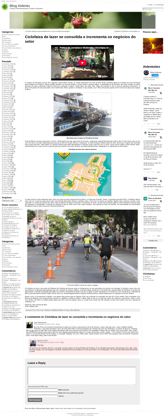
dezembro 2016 (8, 64)
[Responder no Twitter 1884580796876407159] (145, 172)
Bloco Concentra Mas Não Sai (154, 89)
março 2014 (7, 79)
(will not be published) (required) (70, 393)
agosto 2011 (7, 121)
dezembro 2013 (8, 85)
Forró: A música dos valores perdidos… (11, 292)
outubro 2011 (7, 117)
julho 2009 (6, 155)
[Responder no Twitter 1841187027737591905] (145, 190)
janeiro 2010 (7, 144)
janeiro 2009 (7, 167)
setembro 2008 (8, 174)
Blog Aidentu (20, 6)
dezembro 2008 (8, 169)
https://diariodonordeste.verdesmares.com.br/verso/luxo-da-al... (153, 231)
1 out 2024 (151, 180)
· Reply (57, 324)
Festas (5, 50)
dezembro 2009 (8, 146)
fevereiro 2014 (7, 81)
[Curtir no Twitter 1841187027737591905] (153, 190)
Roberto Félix (7, 273)
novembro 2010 (8, 134)
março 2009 (7, 163)
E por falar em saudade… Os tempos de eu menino (11, 213)
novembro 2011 (8, 115)
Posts (151, 5)
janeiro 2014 (7, 83)
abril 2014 (6, 77)
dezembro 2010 (8, 132)
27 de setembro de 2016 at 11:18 (48, 342)
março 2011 (7, 127)
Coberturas (6, 38)
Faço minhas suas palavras (12, 48)
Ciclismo (47, 310)
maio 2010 (6, 138)
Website (61, 396)
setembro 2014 (8, 71)
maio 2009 (6, 159)
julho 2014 (6, 73)
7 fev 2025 (151, 92)
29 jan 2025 (152, 137)
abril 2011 (6, 125)
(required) (63, 390)
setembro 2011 (8, 119)
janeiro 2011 (7, 130)
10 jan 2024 (152, 200)
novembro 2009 (8, 148)
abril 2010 (6, 140)
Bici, (72, 310)
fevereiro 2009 (7, 165)
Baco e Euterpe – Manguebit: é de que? (11, 275)
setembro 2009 (8, 151)
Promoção (6, 55)
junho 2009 (6, 157)
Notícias (6, 52)
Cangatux (147, 276)
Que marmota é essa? (10, 57)
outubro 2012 (7, 104)
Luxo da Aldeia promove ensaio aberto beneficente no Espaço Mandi (12, 209)
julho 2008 (6, 178)
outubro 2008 (7, 172)
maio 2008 (6, 182)
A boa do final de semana (11, 34)
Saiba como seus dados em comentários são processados (75, 408)
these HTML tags (42, 386)
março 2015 (7, 66)
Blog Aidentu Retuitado (158, 85)
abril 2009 (6, 161)
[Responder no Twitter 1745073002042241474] (145, 236)
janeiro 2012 (7, 111)
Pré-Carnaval (7, 53)
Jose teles (6, 279)
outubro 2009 (7, 150)
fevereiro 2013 (7, 96)
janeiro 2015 (7, 68)
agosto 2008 (7, 176)
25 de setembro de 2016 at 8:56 (44, 324)
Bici (4, 36)
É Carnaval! (7, 42)
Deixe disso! (7, 40)
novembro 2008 (8, 171)
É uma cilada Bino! (9, 46)
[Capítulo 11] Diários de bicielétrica (12, 309)
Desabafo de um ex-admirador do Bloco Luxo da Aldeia (12, 218)
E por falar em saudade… (11, 44)
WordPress (82, 415)
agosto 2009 (7, 153)
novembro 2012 (8, 102)
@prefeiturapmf (149, 145)
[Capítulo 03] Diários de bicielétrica (12, 285)
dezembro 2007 (8, 191)
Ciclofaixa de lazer (57, 310)
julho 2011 (6, 123)
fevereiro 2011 (7, 129)
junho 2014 (6, 75)
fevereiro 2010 (7, 142)
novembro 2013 (8, 87)
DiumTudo (147, 278)
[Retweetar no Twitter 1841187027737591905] (149, 190)
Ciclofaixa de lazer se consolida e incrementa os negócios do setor (11, 228)
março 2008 (7, 186)
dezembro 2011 (8, 113)
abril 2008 (6, 184)
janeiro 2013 (7, 98)
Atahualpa (90, 415)
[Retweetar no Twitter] (149, 85)
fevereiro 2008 (7, 188)
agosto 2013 (7, 90)
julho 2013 (6, 92)
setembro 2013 (8, 89)
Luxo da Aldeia (149, 280)
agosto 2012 (7, 106)
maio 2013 (6, 94)
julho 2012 (6, 108)
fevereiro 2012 (7, 110)
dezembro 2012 (8, 100)
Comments (160, 5)
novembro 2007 (8, 193)
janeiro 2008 (7, 190)
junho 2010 (6, 136)
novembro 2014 (8, 70)
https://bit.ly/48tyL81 (150, 225)
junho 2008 (6, 180)
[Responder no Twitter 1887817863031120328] (145, 124)
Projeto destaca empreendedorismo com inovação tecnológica (11, 223)
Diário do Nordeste (154, 198)
